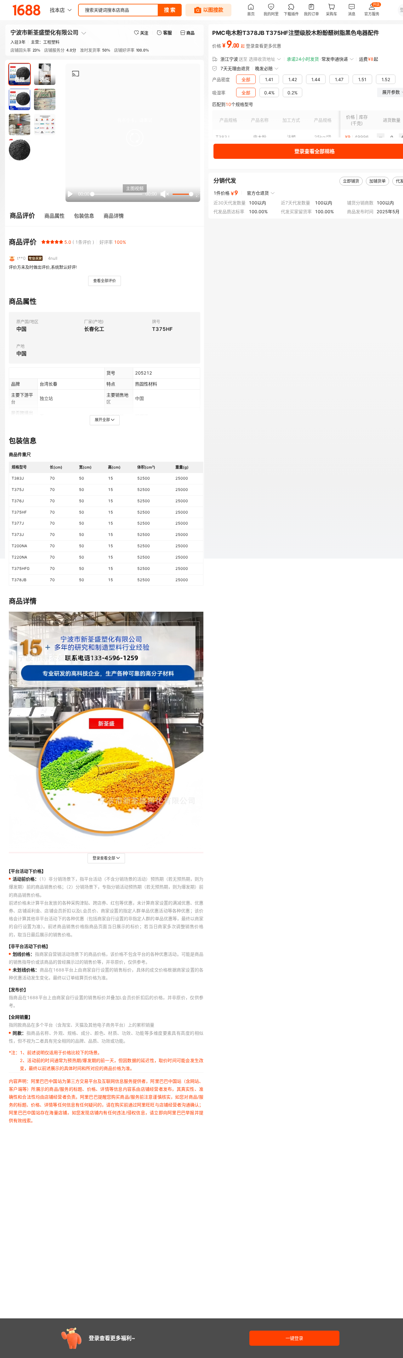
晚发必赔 (264, 68)
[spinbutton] (391, 137)
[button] (134, 137)
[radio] (43, 242)
